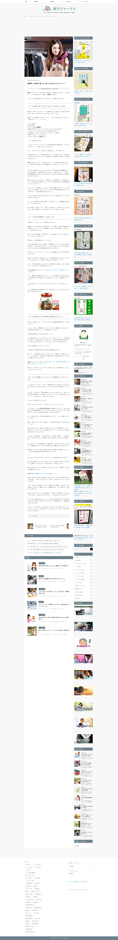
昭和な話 (35, 902)
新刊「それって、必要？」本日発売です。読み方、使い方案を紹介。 (83, 493)
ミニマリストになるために (83, 569)
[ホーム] (25, 1)
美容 (27, 921)
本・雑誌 (29, 907)
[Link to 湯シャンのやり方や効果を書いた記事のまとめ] (83, 694)
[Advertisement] (59, 27)
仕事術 (37, 883)
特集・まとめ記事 (83, 592)
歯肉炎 (28, 910)
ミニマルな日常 (83, 582)
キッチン (37, 867)
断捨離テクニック (83, 588)
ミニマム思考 (28, 37)
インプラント (37, 864)
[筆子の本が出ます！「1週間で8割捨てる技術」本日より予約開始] (83, 523)
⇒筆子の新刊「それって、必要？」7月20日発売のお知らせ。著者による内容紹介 (83, 487)
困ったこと (29, 888)
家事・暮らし (35, 891)
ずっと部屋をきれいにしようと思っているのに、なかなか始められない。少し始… (86, 411)
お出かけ (28, 864)
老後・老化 (35, 921)
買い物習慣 (29, 929)
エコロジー (29, 867)
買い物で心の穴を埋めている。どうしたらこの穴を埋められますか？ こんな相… (86, 446)
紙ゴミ (37, 918)
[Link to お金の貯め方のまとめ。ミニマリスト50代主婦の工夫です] (83, 630)
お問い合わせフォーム (79, 353)
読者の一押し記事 (83, 595)
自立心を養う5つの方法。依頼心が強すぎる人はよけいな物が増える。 (54, 618)
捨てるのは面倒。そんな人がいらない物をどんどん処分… (86, 755)
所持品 (36, 896)
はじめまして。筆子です (85, 349)
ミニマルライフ (30, 880)
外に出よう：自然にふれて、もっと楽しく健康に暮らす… (86, 816)
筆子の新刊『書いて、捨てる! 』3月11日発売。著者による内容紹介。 (43, 543)
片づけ (36, 912)
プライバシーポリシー (85, 1)
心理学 (28, 896)
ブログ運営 (37, 878)
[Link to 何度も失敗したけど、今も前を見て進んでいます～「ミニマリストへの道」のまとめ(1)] (83, 614)
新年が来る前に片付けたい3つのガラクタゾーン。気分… (86, 824)
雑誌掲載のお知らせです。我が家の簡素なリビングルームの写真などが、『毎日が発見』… (86, 793)
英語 (27, 923)
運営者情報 (36, 1)
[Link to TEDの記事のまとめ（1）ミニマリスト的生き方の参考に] (83, 727)
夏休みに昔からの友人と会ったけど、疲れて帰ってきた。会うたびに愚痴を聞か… (86, 403)
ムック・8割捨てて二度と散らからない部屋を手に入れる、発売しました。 (44, 540)
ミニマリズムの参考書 (83, 579)
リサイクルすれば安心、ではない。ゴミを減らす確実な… (86, 425)
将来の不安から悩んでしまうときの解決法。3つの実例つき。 (54, 565)
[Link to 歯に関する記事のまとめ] (83, 743)
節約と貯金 (29, 918)
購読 (76, 371)
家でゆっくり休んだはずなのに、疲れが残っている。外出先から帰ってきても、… (86, 420)
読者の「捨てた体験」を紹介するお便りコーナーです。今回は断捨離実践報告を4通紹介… (86, 802)
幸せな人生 (29, 894)
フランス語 (28, 878)
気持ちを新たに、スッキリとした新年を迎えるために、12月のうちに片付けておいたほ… (86, 828)
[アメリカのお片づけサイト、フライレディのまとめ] (83, 678)
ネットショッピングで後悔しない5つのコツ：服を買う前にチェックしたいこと (54, 605)
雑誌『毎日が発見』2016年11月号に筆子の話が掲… (87, 789)
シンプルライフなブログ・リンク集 (78, 889)
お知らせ (83, 557)
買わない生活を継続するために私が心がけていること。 (52, 578)
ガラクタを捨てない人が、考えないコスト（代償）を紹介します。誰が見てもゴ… (86, 836)
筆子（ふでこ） (83, 342)
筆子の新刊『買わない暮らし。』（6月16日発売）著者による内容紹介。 (83, 254)
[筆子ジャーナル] (59, 10)
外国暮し (37, 888)
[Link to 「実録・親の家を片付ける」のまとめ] (83, 646)
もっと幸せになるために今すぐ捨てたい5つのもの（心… (86, 781)
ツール (28, 869)
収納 (35, 886)
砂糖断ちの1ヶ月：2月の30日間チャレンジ (46, 473)
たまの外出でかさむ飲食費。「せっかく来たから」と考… (86, 390)
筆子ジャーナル (58, 938)
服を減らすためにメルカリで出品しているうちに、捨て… (86, 772)
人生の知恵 (29, 883)
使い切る (28, 886)
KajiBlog (71, 873)
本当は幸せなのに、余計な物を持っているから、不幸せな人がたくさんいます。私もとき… (86, 784)
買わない (36, 515)
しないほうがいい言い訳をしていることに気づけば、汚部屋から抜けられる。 (54, 592)
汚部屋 (35, 910)
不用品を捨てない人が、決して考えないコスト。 (86, 833)
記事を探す (52, 1)
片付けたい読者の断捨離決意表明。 (86, 798)
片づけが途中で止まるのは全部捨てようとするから (86, 408)
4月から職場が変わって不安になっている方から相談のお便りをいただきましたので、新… (86, 810)
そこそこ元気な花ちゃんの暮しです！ (78, 881)
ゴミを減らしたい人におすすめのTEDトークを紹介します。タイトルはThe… (86, 429)
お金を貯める (83, 560)
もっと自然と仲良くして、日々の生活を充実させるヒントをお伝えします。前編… (86, 819)
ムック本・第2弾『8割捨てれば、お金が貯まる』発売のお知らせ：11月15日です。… (47, 549)
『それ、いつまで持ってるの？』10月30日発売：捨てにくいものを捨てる (44, 552)
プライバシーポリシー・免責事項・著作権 (82, 356)
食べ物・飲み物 (30, 931)
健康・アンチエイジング (83, 585)
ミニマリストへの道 (83, 576)
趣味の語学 (83, 598)
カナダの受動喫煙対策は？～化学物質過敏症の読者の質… (86, 451)
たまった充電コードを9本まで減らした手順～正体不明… (86, 460)
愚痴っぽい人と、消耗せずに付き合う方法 (86, 399)
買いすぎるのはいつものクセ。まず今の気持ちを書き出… (86, 442)
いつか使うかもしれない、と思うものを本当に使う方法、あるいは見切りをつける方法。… (48, 546)
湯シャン (28, 912)
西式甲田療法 (35, 923)
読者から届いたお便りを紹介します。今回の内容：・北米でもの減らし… (86, 767)
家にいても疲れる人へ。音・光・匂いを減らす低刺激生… (86, 416)
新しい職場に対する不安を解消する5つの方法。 (86, 807)
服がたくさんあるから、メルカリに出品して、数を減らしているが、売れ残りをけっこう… (86, 776)
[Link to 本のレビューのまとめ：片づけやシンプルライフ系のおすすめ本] (83, 710)
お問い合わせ (69, 1)
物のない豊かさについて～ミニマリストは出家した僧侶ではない (54, 631)
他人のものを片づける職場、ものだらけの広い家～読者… (86, 764)
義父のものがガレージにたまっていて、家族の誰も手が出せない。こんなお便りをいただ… (86, 385)
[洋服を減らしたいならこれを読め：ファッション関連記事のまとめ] (83, 662)
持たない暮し (29, 899)
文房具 (28, 902)
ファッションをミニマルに (83, 563)
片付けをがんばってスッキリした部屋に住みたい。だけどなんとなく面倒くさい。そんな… (86, 758)
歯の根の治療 (37, 907)
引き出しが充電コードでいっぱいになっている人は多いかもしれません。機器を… (86, 463)
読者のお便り (30, 926)
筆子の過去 (29, 915)
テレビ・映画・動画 (30, 872)
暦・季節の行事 (30, 904)
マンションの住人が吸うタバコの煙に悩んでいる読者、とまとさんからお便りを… (86, 455)
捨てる (38, 899)
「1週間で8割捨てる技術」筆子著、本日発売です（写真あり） (83, 537)
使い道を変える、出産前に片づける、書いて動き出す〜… (86, 434)
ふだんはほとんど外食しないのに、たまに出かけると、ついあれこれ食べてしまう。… (86, 394)
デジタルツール (30, 875)
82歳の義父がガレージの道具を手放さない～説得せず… (87, 382)
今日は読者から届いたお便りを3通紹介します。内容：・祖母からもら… (86, 437)
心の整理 (38, 894)
